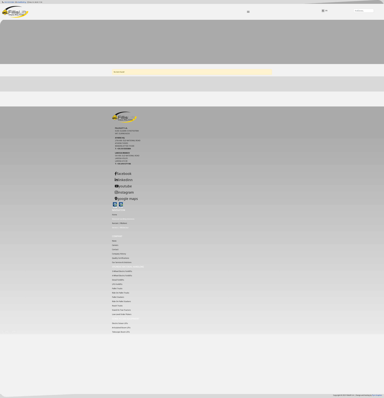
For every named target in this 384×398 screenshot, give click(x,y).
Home (114, 214)
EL (323, 11)
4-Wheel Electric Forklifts (122, 275)
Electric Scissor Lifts (120, 323)
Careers (115, 245)
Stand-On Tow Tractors (121, 310)
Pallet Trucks (117, 288)
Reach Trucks (117, 305)
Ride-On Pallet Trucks (120, 293)
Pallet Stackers (118, 297)
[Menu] (243, 12)
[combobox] (364, 11)
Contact (115, 249)
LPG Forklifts (117, 284)
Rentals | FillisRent (119, 223)
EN (326, 11)
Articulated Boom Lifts (121, 327)
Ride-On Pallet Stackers (121, 301)
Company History (119, 254)
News (114, 241)
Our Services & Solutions (121, 262)
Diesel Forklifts (118, 280)
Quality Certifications (120, 258)
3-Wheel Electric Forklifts (122, 271)
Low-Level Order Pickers (121, 314)
